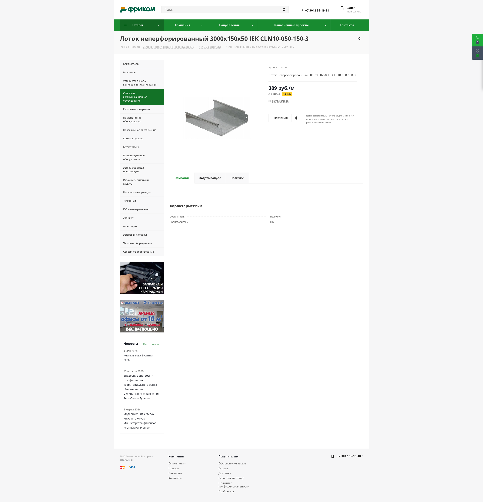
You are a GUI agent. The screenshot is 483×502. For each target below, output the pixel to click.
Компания (176, 456)
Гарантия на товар (231, 478)
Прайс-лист (226, 491)
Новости (174, 468)
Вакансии (175, 473)
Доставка (224, 473)
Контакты (175, 478)
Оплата (223, 468)
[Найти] (284, 9)
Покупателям (228, 456)
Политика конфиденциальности (233, 484)
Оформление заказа (232, 463)
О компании (177, 463)
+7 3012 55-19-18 (317, 10)
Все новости (151, 344)
